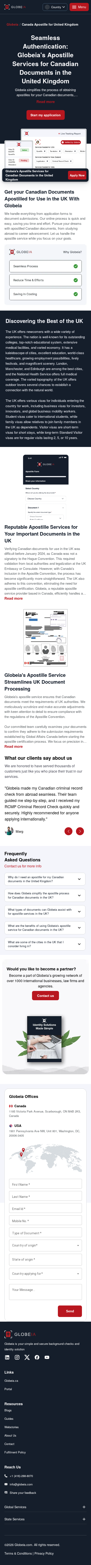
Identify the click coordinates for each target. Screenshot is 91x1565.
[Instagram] (17, 1357)
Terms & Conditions (18, 1553)
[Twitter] (27, 1357)
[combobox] (45, 1245)
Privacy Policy (44, 1553)
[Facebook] (37, 1357)
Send (70, 1311)
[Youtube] (47, 1357)
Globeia (12, 24)
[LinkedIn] (7, 1357)
